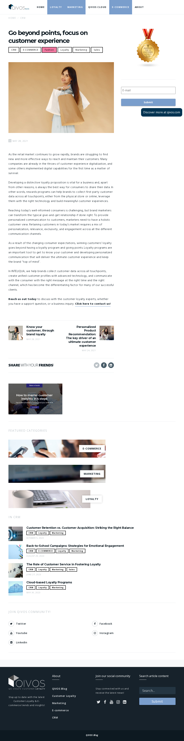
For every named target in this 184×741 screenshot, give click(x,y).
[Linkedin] (125, 702)
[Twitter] (98, 702)
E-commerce (60, 710)
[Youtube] (111, 702)
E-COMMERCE (30, 49)
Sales (97, 49)
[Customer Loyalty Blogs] (148, 48)
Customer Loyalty (64, 696)
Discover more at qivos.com (161, 112)
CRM (13, 49)
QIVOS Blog (59, 688)
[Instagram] (118, 702)
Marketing (81, 49)
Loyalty (65, 49)
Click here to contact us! (93, 304)
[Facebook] (105, 702)
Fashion (49, 49)
